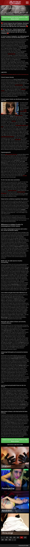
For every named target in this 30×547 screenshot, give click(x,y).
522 (7, 537)
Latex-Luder (17, 139)
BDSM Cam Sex (18, 115)
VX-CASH (26, 545)
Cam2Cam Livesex (12, 190)
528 (2, 539)
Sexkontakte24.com (13, 74)
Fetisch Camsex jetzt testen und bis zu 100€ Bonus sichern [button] (15, 18)
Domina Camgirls (19, 85)
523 (11, 537)
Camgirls (14, 121)
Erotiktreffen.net (5, 74)
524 (14, 537)
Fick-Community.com (23, 74)
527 (25, 537)
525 (18, 537)
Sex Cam (25, 175)
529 (6, 539)
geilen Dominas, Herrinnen (11, 154)
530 (10, 539)
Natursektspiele (11, 54)
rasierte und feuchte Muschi (7, 136)
